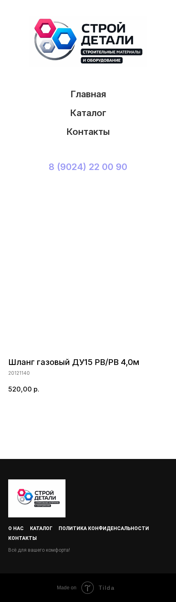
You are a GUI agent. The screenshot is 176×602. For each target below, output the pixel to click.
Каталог (88, 112)
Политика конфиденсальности (104, 528)
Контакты (88, 131)
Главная (88, 94)
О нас (16, 528)
